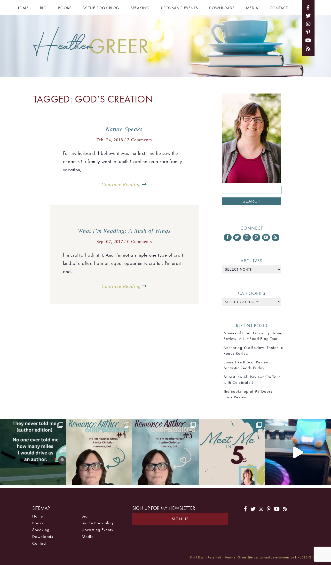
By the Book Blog (101, 7)
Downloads (222, 7)
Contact (279, 7)
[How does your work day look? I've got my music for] (298, 452)
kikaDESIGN (305, 557)
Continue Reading (122, 184)
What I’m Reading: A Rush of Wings (124, 231)
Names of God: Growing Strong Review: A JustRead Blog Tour (253, 335)
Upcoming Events (179, 7)
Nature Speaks (124, 129)
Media (252, 7)
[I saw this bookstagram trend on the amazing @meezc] (232, 452)
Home (22, 7)
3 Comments (139, 139)
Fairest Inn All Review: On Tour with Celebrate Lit (251, 379)
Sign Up (180, 518)
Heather (91, 45)
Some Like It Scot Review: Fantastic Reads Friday (246, 364)
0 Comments (139, 241)
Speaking (140, 7)
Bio (43, 7)
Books (64, 7)
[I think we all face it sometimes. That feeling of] (165, 452)
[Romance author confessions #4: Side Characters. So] (99, 452)
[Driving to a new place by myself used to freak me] (33, 452)
